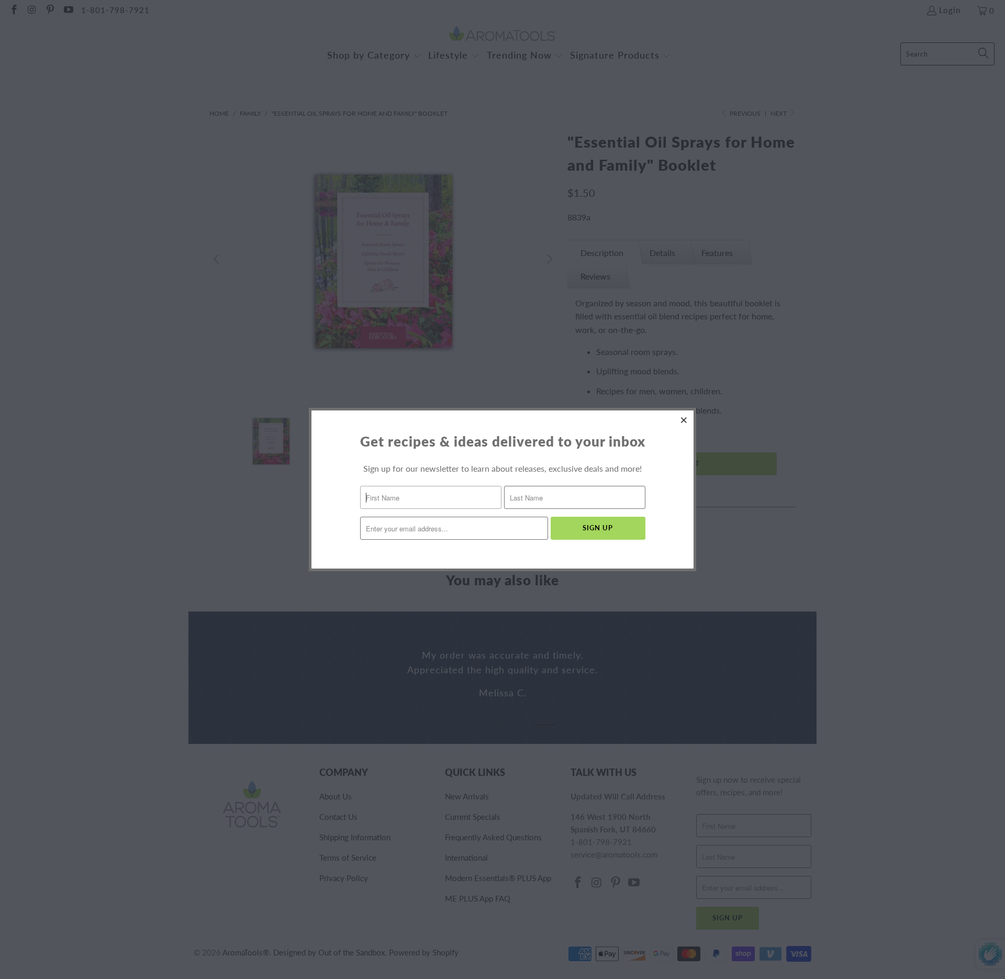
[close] (684, 419)
